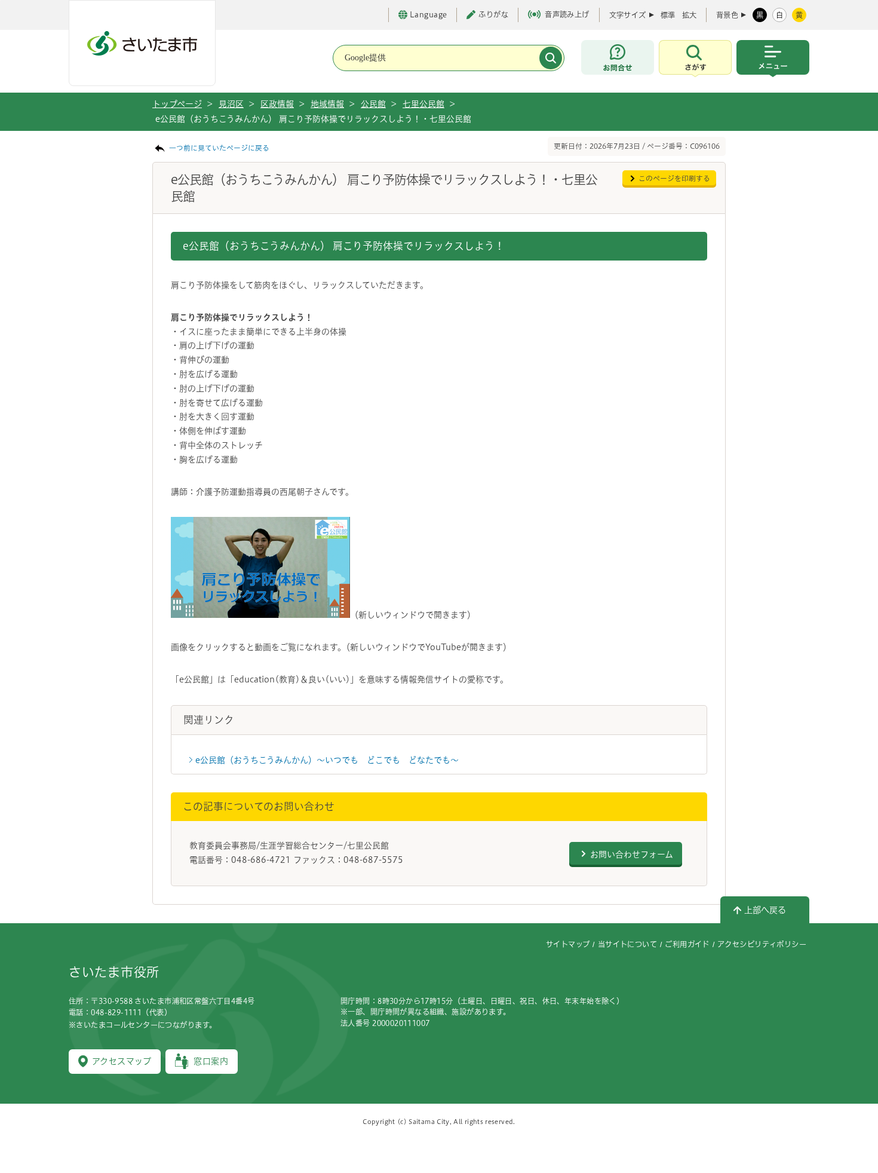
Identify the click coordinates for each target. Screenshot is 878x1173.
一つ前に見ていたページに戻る (219, 148)
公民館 (373, 104)
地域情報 (327, 104)
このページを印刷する (674, 178)
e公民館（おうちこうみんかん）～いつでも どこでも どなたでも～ (327, 760)
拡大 (689, 15)
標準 (668, 15)
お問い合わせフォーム (631, 854)
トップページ (177, 104)
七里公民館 (423, 104)
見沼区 (231, 104)
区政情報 (277, 104)
